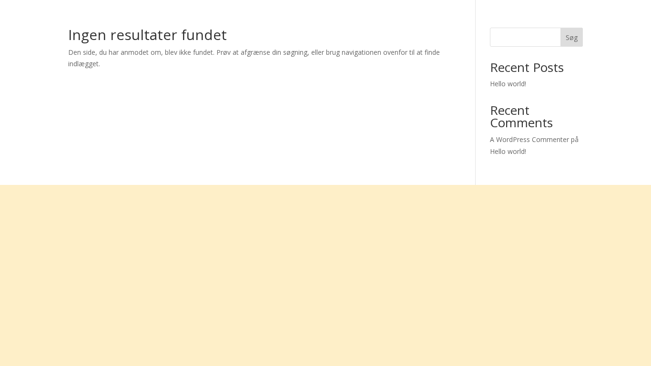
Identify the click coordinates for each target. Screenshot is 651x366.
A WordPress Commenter (529, 139)
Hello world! (508, 83)
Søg (572, 37)
